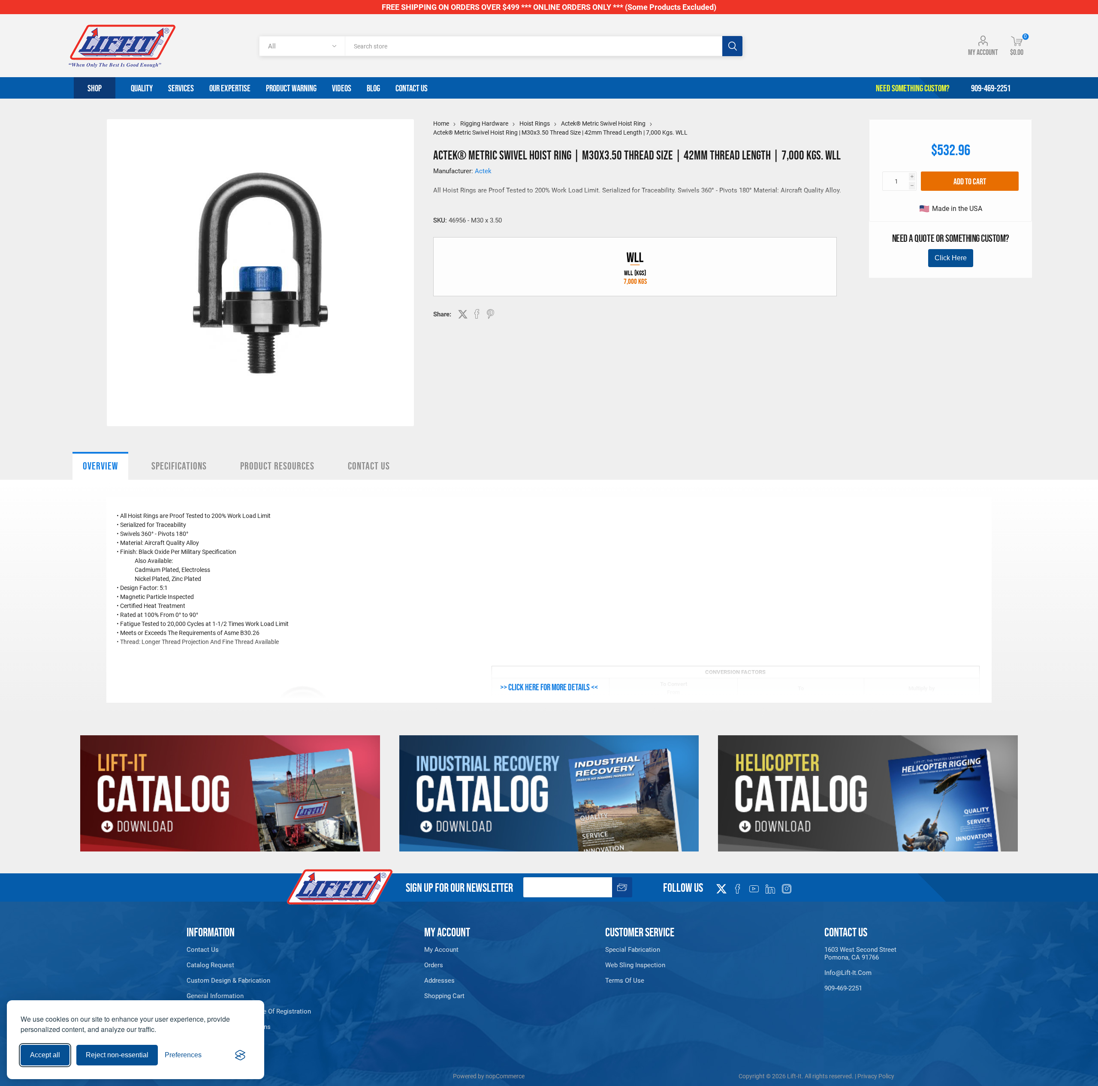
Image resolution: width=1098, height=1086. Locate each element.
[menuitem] (265, 949)
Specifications (179, 466)
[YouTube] (754, 889)
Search (732, 46)
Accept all (45, 1055)
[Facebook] (738, 889)
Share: (442, 314)
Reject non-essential (117, 1055)
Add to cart (969, 181)
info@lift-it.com (848, 973)
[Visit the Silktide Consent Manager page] (240, 1055)
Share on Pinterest (490, 314)
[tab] (100, 466)
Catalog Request (210, 965)
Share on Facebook (477, 314)
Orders (433, 965)
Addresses (439, 980)
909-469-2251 (843, 988)
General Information (215, 996)
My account (983, 52)
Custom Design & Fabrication (228, 980)
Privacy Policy (875, 1076)
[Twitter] (721, 886)
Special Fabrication (632, 950)
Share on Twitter (463, 314)
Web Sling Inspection (635, 965)
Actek (483, 171)
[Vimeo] (770, 889)
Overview (100, 466)
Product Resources (277, 466)
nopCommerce (505, 1076)
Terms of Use (624, 980)
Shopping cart (444, 996)
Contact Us (369, 466)
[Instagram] (786, 889)
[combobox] (533, 46)
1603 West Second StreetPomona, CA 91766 (860, 953)
